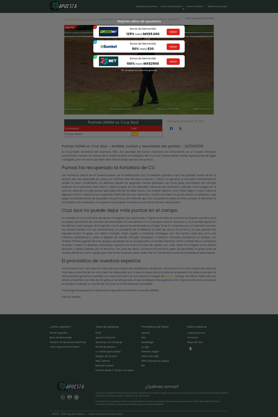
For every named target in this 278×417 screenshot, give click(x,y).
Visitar (173, 32)
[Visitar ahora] (108, 31)
